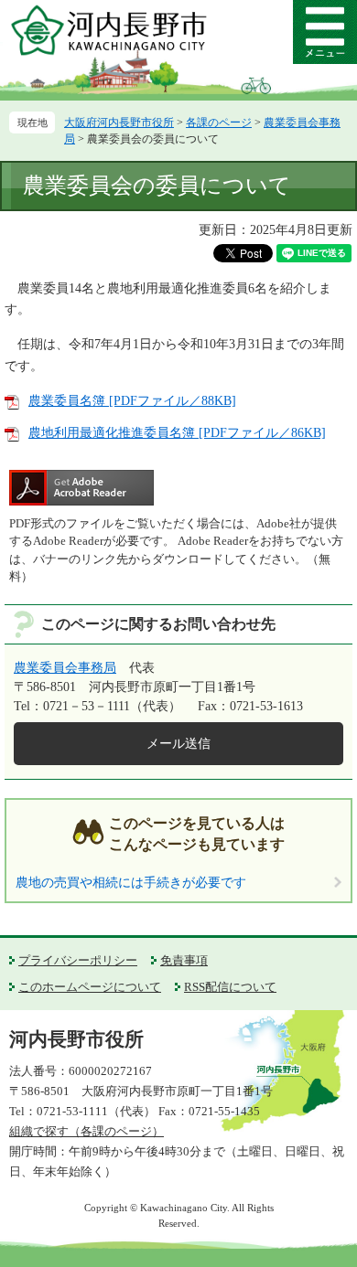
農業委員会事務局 (65, 668)
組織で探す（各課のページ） (86, 1131)
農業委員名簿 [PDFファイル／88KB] (132, 401)
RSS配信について (230, 987)
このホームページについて (89, 987)
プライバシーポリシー (77, 960)
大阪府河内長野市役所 (119, 122)
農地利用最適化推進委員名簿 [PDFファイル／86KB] (177, 433)
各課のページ (219, 122)
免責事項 (184, 960)
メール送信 (178, 744)
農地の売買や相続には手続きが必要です (131, 882)
